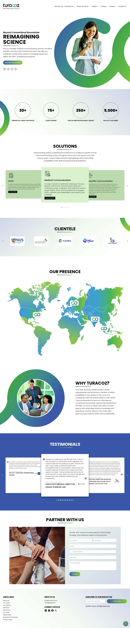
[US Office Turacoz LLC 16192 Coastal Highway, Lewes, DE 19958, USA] (37, 314)
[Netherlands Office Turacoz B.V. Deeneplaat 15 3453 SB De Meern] (74, 303)
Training (103, 6)
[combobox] (71, 551)
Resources (6, 610)
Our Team (6, 603)
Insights (94, 6)
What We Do (69, 6)
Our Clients (7, 605)
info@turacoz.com (50, 600)
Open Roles (7, 615)
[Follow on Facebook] (52, 611)
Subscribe (117, 601)
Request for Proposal (10, 617)
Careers (112, 6)
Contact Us (122, 6)
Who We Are (59, 6)
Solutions (6, 608)
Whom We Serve (82, 6)
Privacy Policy (7, 620)
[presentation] (2, 185)
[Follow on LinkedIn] (45, 611)
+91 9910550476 (49, 603)
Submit (75, 574)
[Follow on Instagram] (49, 611)
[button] (61, 207)
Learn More (12, 192)
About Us (6, 600)
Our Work (6, 612)
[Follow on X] (55, 611)
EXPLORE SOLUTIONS (13, 63)
